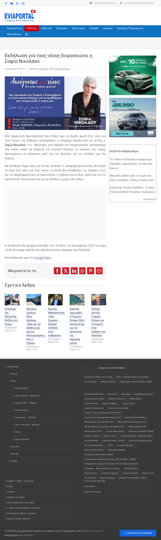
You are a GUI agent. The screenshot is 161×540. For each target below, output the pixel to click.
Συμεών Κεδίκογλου (131, 473)
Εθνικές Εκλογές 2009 (137, 427)
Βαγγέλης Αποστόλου (117, 399)
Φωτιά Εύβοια (90, 478)
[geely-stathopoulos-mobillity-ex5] (132, 100)
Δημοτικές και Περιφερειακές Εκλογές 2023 (103, 417)
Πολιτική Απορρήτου (93, 492)
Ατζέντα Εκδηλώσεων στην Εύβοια (21, 503)
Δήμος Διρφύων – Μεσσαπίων (27, 396)
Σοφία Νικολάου (62, 69)
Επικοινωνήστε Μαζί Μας (95, 481)
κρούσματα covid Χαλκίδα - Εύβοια (132, 478)
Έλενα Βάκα (126, 394)
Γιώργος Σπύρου (128, 403)
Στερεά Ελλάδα (13, 367)
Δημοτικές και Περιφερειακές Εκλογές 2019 (103, 413)
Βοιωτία (14, 374)
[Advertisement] (99, 15)
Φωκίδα (14, 461)
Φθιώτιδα (15, 454)
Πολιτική (43, 69)
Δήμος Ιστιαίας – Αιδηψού (25, 403)
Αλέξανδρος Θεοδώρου (144, 394)
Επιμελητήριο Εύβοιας (115, 431)
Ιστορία (9, 486)
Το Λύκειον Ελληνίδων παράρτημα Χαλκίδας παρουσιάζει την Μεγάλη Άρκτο (131, 164)
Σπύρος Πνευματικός (110, 473)
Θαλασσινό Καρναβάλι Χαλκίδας (141, 431)
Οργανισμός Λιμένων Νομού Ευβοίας (99, 454)
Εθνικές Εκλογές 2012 (93, 431)
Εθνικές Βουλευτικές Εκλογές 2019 (131, 422)
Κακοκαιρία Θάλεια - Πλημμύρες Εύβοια (137, 436)
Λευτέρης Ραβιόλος (125, 445)
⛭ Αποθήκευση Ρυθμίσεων (138, 533)
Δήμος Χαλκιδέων (22, 439)
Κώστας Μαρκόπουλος (94, 445)
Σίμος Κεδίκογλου (131, 469)
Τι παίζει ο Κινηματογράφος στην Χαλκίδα (23, 508)
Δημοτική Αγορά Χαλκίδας (135, 417)
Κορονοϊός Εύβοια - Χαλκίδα (113, 441)
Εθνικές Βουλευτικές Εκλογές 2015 (99, 422)
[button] (26, 34)
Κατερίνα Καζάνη (91, 441)
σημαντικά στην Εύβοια (112, 367)
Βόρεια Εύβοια (135, 399)
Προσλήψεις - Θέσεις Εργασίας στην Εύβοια (102, 469)
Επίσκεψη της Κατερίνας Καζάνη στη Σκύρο (11, 316)
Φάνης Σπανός (148, 473)
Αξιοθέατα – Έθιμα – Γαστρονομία (20, 481)
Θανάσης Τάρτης (110, 436)
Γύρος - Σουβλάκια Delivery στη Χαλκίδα (132, 377)
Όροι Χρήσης (90, 486)
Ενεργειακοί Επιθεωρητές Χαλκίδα (98, 377)
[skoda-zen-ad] (132, 57)
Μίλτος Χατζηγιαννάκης (94, 450)
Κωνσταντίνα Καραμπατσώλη (140, 441)
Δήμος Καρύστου (22, 410)
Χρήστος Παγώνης (107, 478)
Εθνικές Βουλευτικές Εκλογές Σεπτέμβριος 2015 (104, 427)
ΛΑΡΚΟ (110, 445)
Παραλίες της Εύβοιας (16, 497)
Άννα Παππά (112, 394)
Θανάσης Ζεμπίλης (92, 436)
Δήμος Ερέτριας (21, 388)
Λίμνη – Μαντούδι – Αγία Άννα (27, 425)
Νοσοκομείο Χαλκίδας (116, 450)
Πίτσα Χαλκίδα (91, 382)
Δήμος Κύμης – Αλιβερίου (25, 417)
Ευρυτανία (15, 447)
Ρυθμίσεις (29, 535)
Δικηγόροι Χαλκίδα (108, 382)
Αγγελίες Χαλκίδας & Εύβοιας (18, 519)
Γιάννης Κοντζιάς (91, 403)
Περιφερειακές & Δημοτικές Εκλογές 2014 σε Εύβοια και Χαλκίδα (111, 464)
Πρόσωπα (10, 492)
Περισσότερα (149, 199)
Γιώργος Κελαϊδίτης (110, 403)
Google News (43, 257)
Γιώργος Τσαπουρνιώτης (94, 408)
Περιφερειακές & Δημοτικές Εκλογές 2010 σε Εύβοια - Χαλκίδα (110, 459)
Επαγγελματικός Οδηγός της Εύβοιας (21, 513)
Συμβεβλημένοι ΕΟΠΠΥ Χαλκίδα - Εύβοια (135, 382)
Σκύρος (18, 432)
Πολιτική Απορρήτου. (94, 531)
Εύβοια (13, 381)
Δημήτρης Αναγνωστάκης (118, 408)
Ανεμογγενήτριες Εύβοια (94, 399)
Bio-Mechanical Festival (94, 394)
